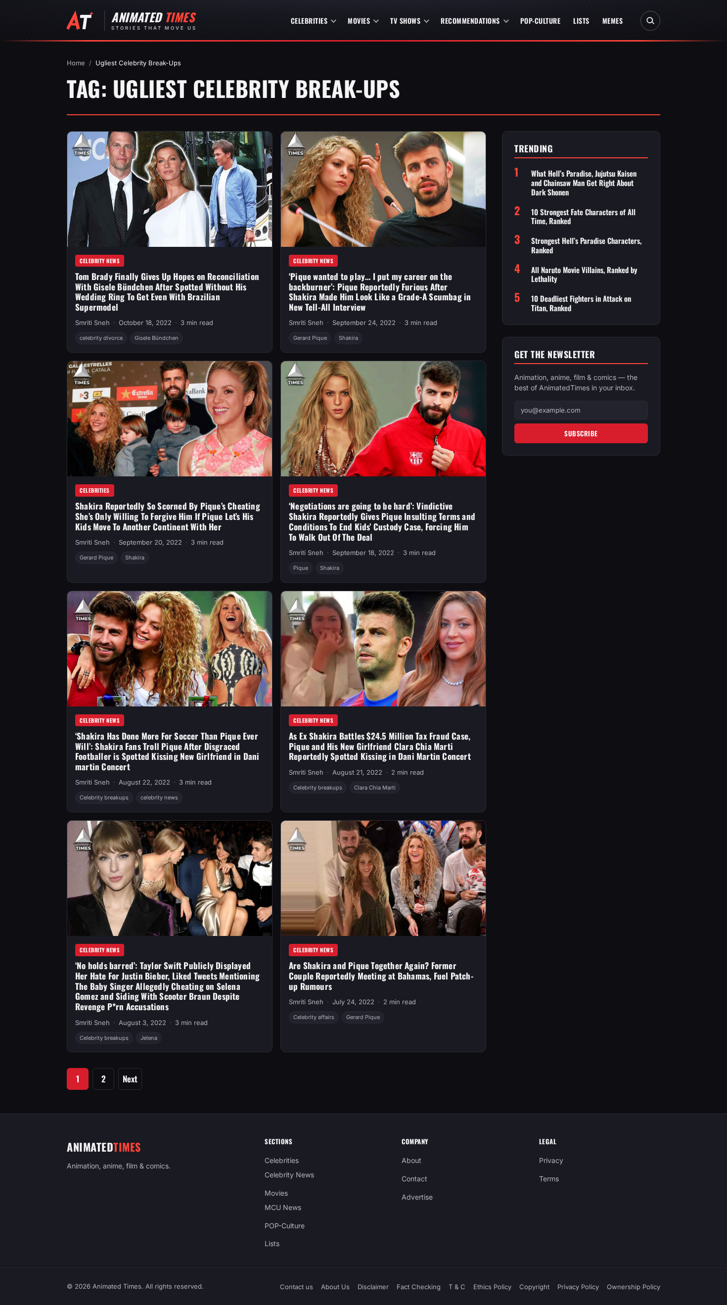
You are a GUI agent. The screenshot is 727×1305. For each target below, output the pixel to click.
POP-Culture (540, 20)
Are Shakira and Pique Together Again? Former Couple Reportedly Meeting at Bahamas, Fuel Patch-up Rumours (381, 975)
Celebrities (309, 20)
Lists (581, 20)
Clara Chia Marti (375, 787)
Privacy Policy (578, 1287)
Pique (300, 567)
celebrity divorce (101, 337)
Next (130, 1078)
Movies (359, 20)
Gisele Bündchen (157, 337)
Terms (549, 1178)
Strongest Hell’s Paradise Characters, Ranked (586, 245)
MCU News (283, 1207)
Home (76, 63)
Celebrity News (100, 261)
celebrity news (159, 797)
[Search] (650, 21)
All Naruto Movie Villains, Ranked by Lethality (584, 274)
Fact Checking (419, 1287)
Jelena (148, 1037)
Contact (414, 1178)
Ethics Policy (492, 1287)
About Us (335, 1287)
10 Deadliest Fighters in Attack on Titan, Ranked (581, 303)
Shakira (348, 337)
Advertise (417, 1197)
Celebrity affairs (313, 1017)
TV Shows (405, 20)
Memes (612, 20)
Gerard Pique (310, 337)
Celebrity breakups (104, 797)
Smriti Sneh (92, 322)
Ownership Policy (633, 1287)
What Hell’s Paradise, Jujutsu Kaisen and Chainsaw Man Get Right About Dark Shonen (583, 182)
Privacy (551, 1160)
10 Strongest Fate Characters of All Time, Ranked (583, 216)
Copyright (534, 1287)
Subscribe (581, 433)
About (411, 1160)
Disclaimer (373, 1287)
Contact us (296, 1287)
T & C (457, 1287)
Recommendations (470, 20)
